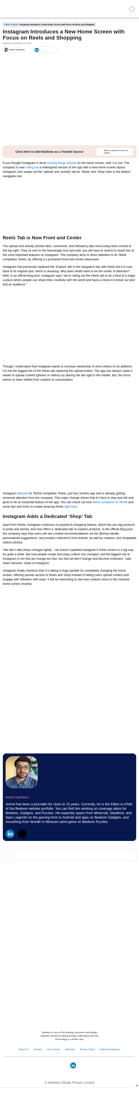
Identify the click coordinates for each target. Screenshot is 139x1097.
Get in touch (53, 1049)
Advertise (70, 1049)
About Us (24, 1049)
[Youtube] (66, 1065)
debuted (22, 493)
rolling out (32, 167)
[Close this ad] (136, 1085)
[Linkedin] (10, 833)
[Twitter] (22, 833)
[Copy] (53, 50)
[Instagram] (59, 1065)
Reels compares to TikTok (110, 502)
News (15, 24)
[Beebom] (15, 9)
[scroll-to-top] (133, 1090)
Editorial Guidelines (110, 1049)
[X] (48, 50)
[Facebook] (42, 50)
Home (7, 24)
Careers (38, 1049)
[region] (69, 1093)
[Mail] (80, 1065)
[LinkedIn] (37, 50)
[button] (124, 9)
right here (70, 506)
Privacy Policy (87, 1049)
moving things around (61, 163)
